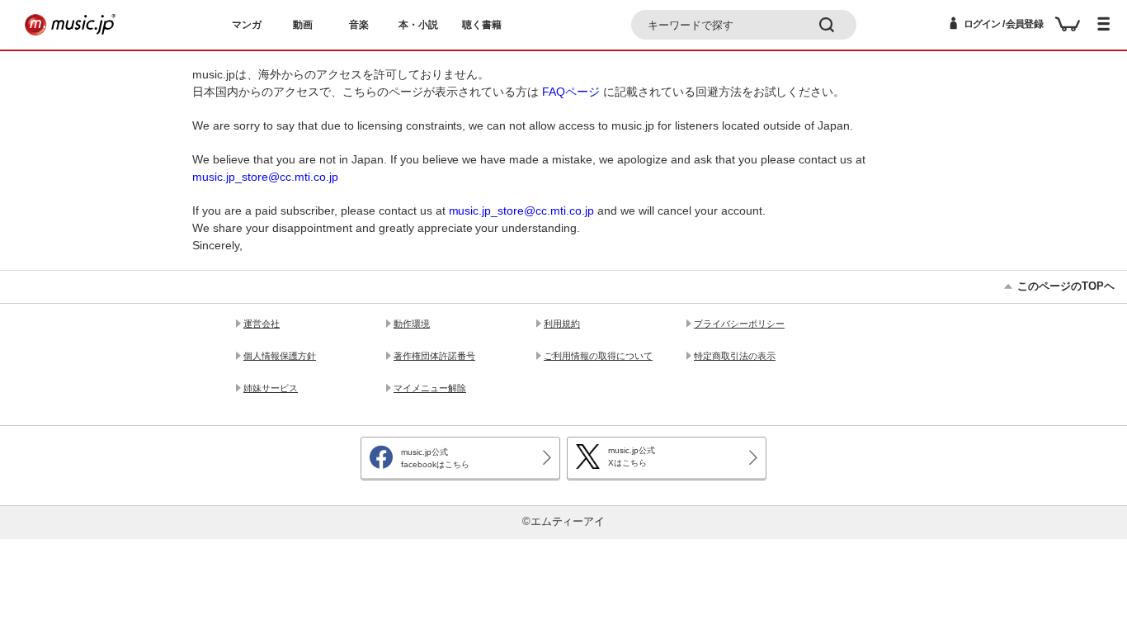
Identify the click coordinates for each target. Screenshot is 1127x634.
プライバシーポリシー (739, 324)
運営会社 (261, 324)
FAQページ (571, 91)
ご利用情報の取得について (598, 356)
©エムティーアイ (564, 522)
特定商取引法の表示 (735, 356)
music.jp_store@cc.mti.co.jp (265, 176)
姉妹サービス (270, 388)
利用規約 (562, 324)
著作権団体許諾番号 (434, 356)
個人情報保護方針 (279, 356)
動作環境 (412, 324)
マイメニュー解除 (430, 388)
